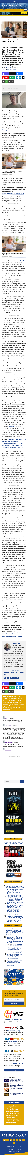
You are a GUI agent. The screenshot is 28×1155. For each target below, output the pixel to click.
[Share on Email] (9, 81)
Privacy (22, 1149)
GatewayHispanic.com (14, 1019)
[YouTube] (14, 1143)
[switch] (26, 10)
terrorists (12, 426)
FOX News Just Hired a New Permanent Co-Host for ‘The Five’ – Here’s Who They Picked (15, 886)
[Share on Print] (12, 81)
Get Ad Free (16, 1151)
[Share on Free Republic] (23, 77)
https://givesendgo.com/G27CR (13, 193)
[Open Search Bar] (21, 10)
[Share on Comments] (3, 81)
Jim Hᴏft (16, 644)
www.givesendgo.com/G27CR (12, 633)
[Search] (22, 781)
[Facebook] (14, 1140)
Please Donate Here (14, 1102)
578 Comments (12, 69)
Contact (17, 1149)
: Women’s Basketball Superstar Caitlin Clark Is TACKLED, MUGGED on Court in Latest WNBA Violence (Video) (15, 931)
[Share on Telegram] (17, 77)
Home (5, 1149)
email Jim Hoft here (15, 671)
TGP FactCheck (18, 1064)
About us (11, 1149)
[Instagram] (23, 1140)
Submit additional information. (12, 636)
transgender (6, 130)
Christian (23, 261)
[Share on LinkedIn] (20, 77)
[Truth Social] (4, 1140)
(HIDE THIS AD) (17, 21)
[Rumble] (17, 1140)
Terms (10, 1151)
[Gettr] (7, 1140)
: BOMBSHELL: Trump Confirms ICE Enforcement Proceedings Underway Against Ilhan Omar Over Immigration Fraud (15, 955)
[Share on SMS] (6, 81)
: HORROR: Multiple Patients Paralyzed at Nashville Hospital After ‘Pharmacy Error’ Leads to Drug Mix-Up (14, 962)
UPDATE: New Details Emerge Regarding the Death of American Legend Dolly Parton (15, 891)
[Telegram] (20, 1140)
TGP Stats (14, 1070)
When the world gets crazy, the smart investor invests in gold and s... (17, 1085)
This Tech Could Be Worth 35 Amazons (16, 1089)
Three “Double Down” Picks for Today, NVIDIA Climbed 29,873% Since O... (17, 1081)
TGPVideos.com (12, 1042)
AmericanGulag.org (13, 1031)
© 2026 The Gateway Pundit (14, 1147)
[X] (11, 1140)
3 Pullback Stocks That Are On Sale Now (16, 1094)
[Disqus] (14, 734)
